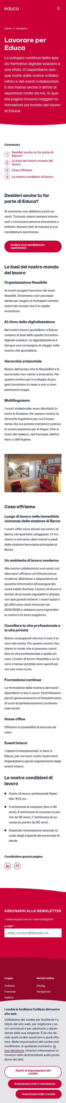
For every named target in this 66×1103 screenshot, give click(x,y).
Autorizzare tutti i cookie (38, 1094)
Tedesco (9, 986)
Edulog (41, 986)
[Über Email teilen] (17, 866)
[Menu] (58, 8)
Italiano (9, 997)
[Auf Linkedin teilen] (7, 866)
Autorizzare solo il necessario (34, 1083)
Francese (10, 992)
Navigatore (44, 992)
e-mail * (9, 926)
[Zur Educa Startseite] (11, 10)
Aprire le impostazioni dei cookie (33, 1072)
